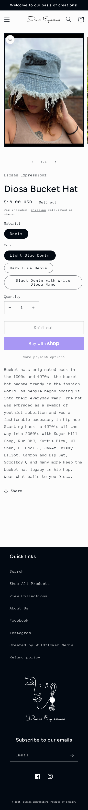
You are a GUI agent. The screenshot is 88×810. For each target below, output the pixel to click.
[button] (7, 19)
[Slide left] (32, 162)
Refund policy (25, 657)
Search (17, 571)
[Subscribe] (72, 755)
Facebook (19, 620)
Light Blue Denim (30, 255)
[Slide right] (55, 162)
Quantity (12, 297)
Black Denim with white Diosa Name (43, 282)
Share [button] (16, 491)
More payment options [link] (44, 357)
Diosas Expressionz (36, 801)
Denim (16, 233)
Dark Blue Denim (28, 268)
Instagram (20, 633)
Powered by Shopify (63, 801)
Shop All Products (30, 583)
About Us (19, 608)
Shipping (38, 210)
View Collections (29, 596)
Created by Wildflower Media (42, 645)
